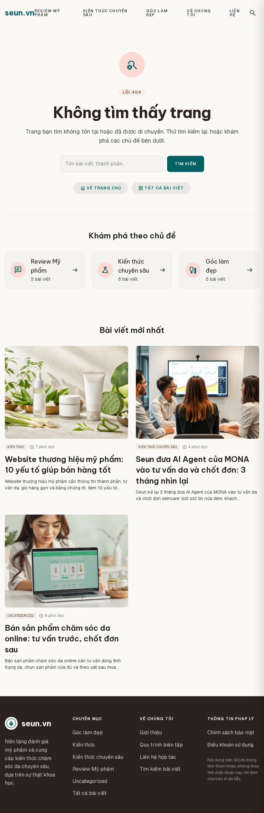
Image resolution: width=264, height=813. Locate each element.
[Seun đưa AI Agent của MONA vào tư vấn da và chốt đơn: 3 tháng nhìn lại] (197, 424)
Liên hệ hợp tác (158, 757)
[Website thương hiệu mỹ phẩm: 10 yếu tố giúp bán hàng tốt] (66, 424)
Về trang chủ (100, 188)
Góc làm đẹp (157, 12)
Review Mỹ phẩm (47, 12)
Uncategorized (89, 781)
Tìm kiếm (185, 163)
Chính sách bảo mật (230, 732)
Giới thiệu (151, 732)
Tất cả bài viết (161, 188)
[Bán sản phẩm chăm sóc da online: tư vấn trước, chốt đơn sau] (66, 592)
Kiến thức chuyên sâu (105, 12)
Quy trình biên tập (161, 744)
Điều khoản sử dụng (230, 744)
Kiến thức (83, 744)
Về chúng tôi (199, 12)
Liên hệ (235, 12)
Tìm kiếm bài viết (160, 769)
